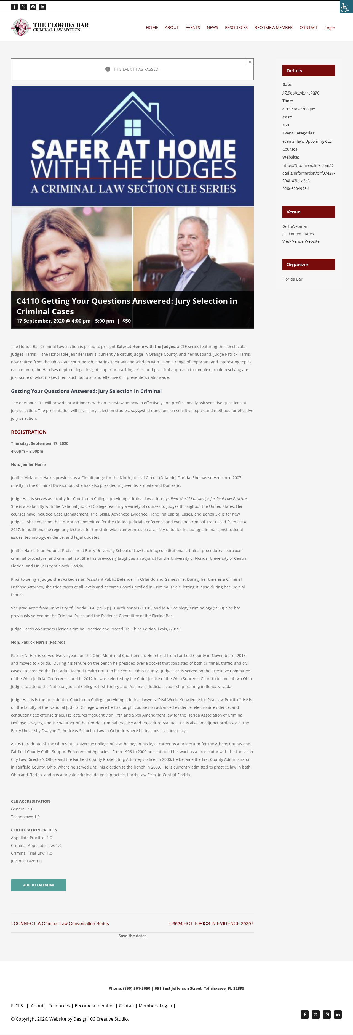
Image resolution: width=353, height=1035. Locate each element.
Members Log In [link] (155, 1006)
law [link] (300, 141)
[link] (346, 6)
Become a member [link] (95, 1006)
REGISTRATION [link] (29, 432)
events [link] (288, 141)
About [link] (38, 1006)
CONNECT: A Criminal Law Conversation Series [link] (61, 923)
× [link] (250, 61)
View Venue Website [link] (301, 241)
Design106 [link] (84, 1019)
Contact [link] (127, 1006)
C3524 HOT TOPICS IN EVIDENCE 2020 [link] (210, 923)
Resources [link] (59, 1006)
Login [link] (330, 27)
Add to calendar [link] (38, 885)
